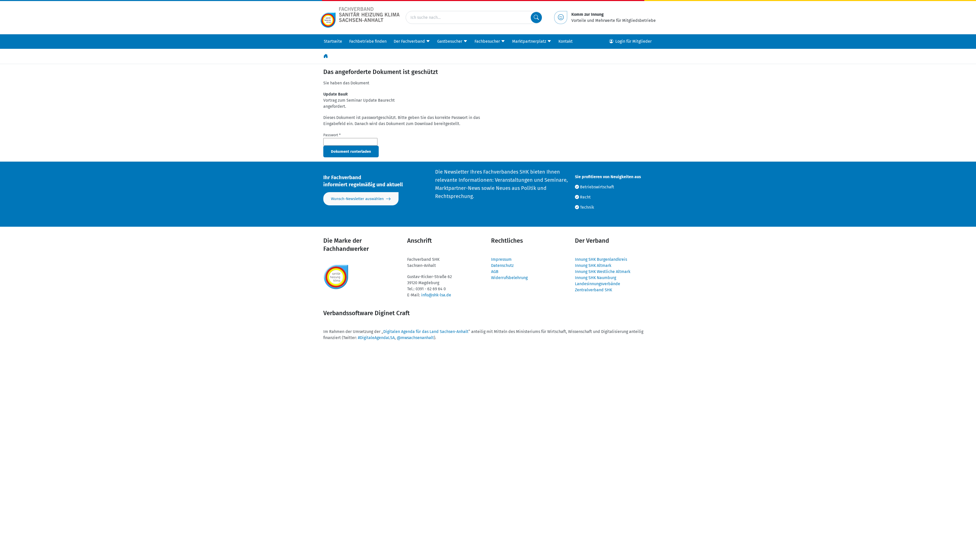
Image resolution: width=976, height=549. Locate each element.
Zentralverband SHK (593, 289)
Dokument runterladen (351, 151)
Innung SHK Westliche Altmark (602, 271)
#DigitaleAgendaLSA (376, 337)
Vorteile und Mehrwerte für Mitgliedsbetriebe (613, 17)
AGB (494, 271)
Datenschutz (502, 265)
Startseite (333, 41)
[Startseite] (326, 56)
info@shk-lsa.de (436, 295)
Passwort (332, 135)
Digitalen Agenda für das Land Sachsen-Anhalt (425, 331)
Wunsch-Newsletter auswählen (357, 198)
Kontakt (565, 41)
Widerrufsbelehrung (509, 277)
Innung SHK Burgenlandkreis (601, 259)
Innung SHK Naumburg (595, 277)
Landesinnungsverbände (597, 283)
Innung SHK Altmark (593, 265)
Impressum (501, 259)
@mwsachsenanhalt (415, 337)
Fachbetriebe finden (368, 41)
